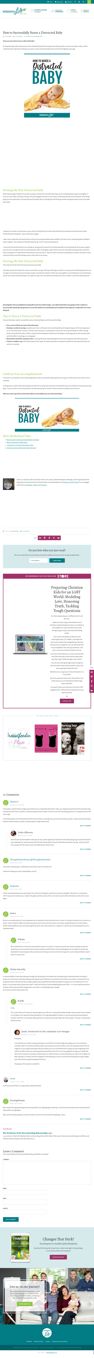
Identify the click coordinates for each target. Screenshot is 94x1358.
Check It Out (67, 701)
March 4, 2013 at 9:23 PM (16, 862)
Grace (12, 1078)
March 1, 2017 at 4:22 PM (16, 1103)
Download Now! (58, 1257)
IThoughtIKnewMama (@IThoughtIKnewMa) (30, 859)
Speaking (60, 2)
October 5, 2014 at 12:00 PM (17, 972)
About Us (69, 2)
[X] (54, 538)
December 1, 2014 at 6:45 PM (17, 1081)
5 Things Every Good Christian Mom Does (20, 445)
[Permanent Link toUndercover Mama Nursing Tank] (47, 739)
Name (5, 1188)
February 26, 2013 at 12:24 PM (17, 805)
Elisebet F (14, 801)
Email (5, 1198)
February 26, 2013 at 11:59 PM (25, 835)
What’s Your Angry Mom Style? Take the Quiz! (21, 448)
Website (5, 1208)
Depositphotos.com (52, 1352)
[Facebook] (49, 538)
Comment (6, 1159)
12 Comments (18, 36)
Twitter (35, 485)
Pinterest (44, 485)
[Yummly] (40, 538)
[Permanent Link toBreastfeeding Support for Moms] (20, 738)
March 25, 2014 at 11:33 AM (16, 916)
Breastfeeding (14, 531)
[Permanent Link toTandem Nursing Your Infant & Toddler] (74, 738)
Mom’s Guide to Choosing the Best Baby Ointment (23, 440)
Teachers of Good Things (70, 482)
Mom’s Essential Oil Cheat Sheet (17, 442)
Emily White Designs (74, 1347)
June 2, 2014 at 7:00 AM (23, 942)
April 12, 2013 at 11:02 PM (16, 889)
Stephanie (14, 886)
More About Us (25, 1304)
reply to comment (85, 825)
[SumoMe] (58, 538)
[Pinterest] (44, 538)
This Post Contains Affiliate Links (34, 36)
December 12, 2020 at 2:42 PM (25, 1004)
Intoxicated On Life (14, 11)
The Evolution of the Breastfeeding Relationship (25, 1132)
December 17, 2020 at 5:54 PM (28, 1034)
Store (51, 2)
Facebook (29, 485)
